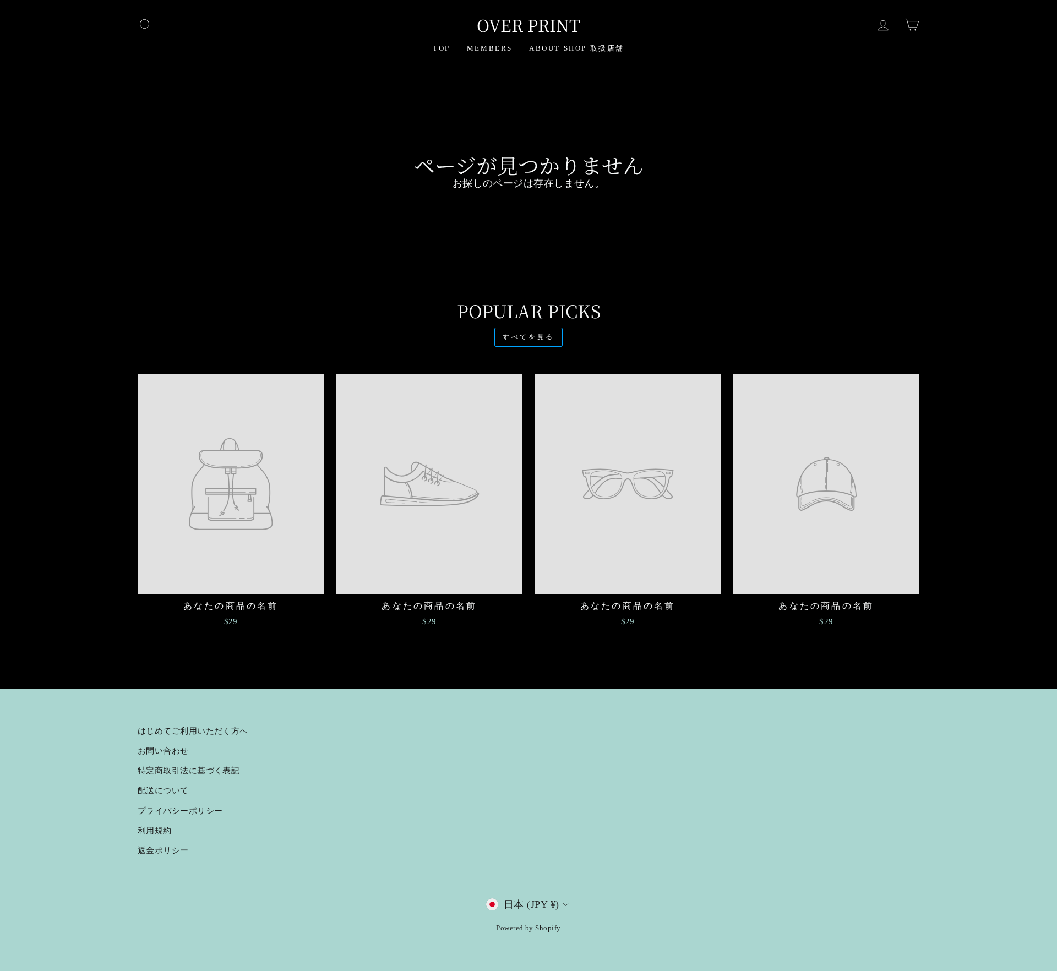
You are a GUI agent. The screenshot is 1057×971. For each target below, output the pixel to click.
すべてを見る (528, 337)
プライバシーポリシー (180, 810)
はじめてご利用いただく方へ (193, 730)
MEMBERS (490, 48)
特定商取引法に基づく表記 (188, 770)
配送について (163, 790)
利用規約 (155, 830)
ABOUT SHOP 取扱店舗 (576, 48)
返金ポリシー (163, 850)
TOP (441, 48)
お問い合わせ (163, 750)
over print (528, 25)
